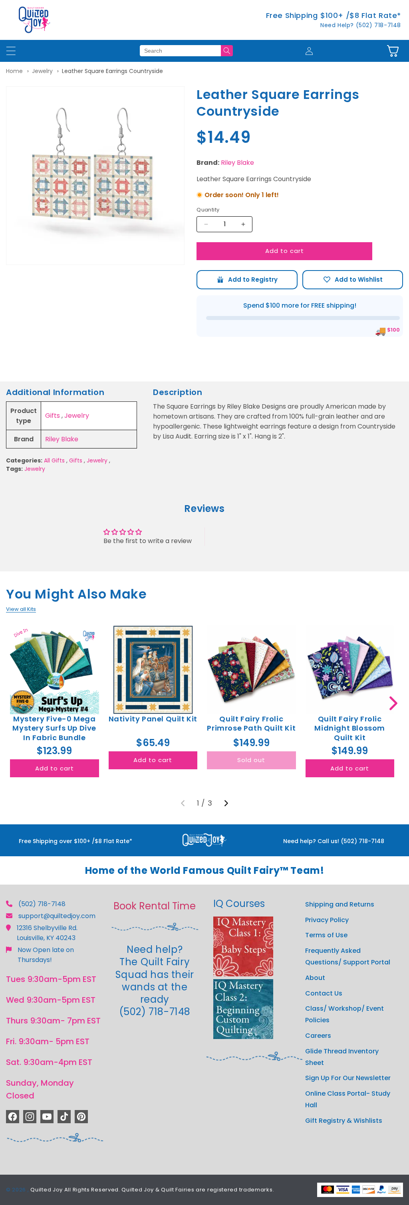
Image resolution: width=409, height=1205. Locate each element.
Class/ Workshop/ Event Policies (344, 1014)
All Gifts (54, 460)
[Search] (227, 50)
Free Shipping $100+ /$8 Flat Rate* (333, 15)
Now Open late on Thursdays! (46, 954)
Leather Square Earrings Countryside (112, 71)
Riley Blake (237, 162)
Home (14, 71)
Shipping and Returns (339, 904)
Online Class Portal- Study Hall (347, 1099)
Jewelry (42, 71)
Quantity (208, 209)
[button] (393, 51)
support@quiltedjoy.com (56, 916)
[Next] (226, 803)
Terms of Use (326, 935)
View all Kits (21, 609)
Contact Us (323, 993)
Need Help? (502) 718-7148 (360, 25)
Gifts (52, 415)
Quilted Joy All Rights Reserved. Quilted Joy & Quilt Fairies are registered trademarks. (152, 1189)
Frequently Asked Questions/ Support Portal (347, 956)
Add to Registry (247, 279)
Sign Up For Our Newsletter (348, 1078)
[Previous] (183, 803)
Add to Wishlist (352, 279)
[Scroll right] (393, 703)
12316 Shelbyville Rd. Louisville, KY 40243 (47, 932)
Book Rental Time (154, 906)
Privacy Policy (327, 919)
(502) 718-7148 (42, 904)
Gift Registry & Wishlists (343, 1120)
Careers (318, 1035)
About (315, 977)
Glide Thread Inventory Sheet (342, 1057)
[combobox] (180, 50)
